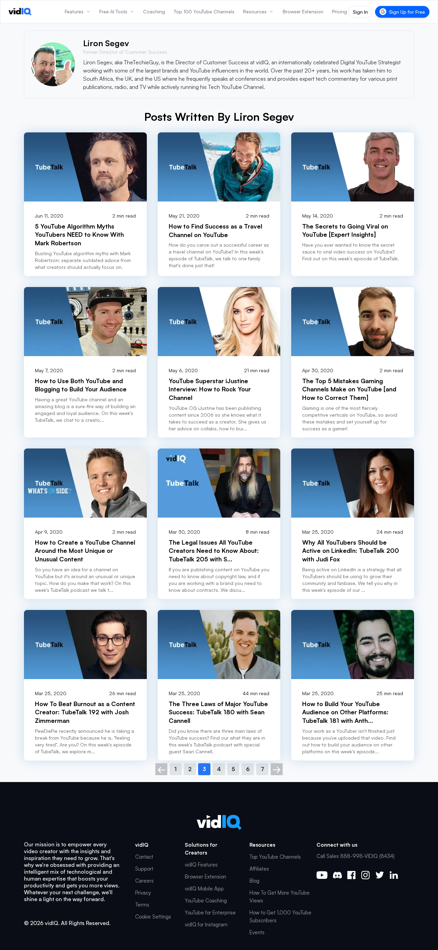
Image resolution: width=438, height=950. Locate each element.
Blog (254, 880)
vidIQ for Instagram (206, 924)
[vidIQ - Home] (20, 11)
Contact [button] (144, 857)
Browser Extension (205, 876)
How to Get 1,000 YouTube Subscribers (280, 916)
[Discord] (337, 875)
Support (144, 869)
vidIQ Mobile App (204, 888)
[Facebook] (351, 875)
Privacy (143, 892)
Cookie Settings (153, 916)
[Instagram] (365, 875)
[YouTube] (322, 875)
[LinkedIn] (393, 875)
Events (257, 932)
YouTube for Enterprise (210, 912)
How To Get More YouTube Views (279, 896)
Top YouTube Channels (275, 857)
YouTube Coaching (206, 900)
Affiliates (259, 869)
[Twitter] (379, 875)
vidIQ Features (201, 864)
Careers (144, 880)
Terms (142, 904)
